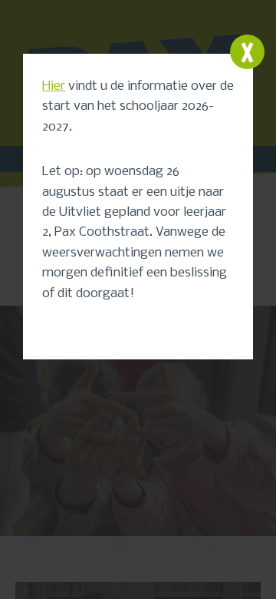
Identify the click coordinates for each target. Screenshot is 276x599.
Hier (53, 86)
